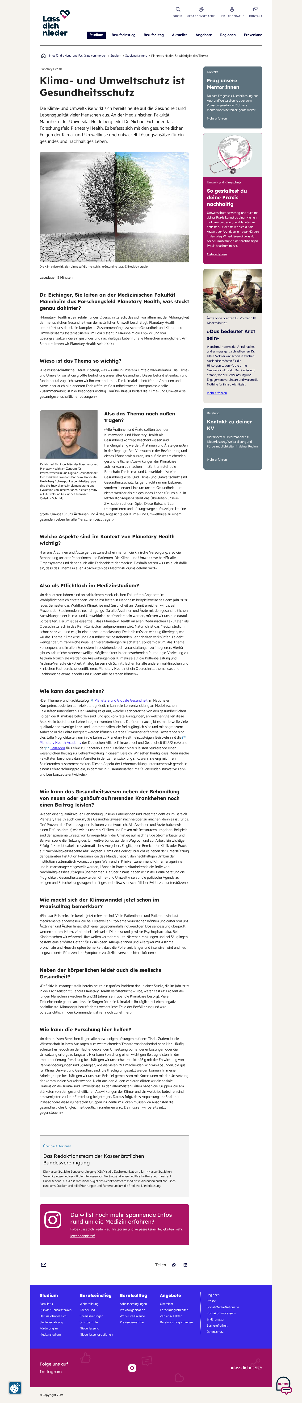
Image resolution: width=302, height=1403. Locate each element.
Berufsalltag (154, 35)
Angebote (204, 35)
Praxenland (253, 35)
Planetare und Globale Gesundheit (121, 700)
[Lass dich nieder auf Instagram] (132, 1368)
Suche (178, 16)
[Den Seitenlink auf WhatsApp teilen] (174, 1265)
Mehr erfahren (217, 118)
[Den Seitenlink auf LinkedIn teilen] (185, 1265)
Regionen (228, 35)
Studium (96, 35)
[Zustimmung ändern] (15, 1388)
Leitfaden (57, 748)
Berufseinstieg (123, 35)
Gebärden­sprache (201, 16)
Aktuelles (179, 35)
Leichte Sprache (232, 16)
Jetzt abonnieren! (82, 1236)
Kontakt (255, 16)
